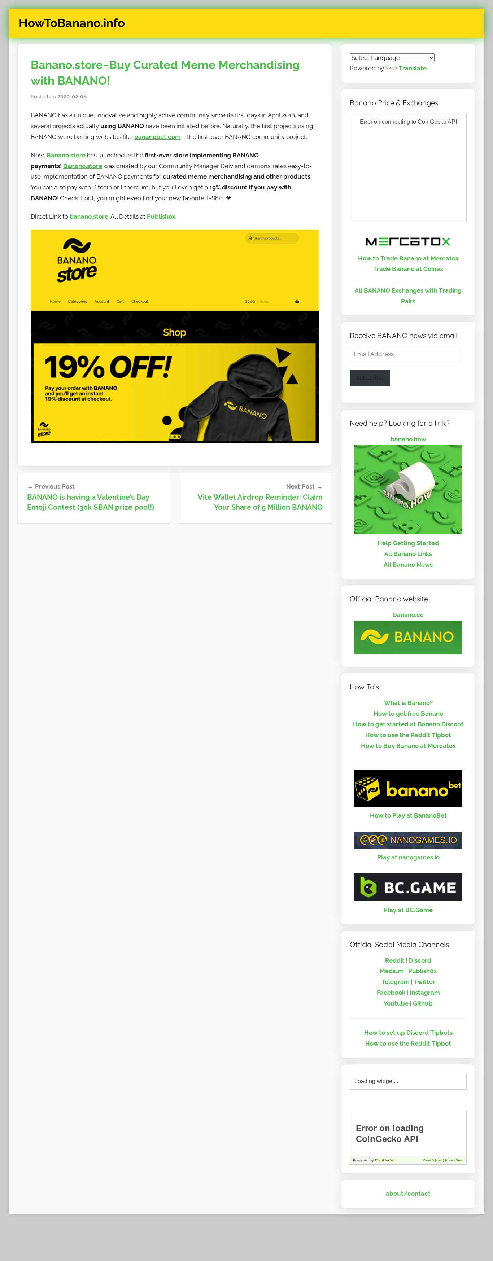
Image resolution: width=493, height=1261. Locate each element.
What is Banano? (408, 702)
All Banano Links (408, 553)
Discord (420, 960)
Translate (413, 68)
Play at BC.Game (408, 910)
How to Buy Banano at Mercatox (408, 745)
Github (423, 1003)
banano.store (89, 216)
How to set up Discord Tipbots (408, 1032)
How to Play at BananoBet (408, 815)
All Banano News (408, 564)
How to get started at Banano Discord (408, 724)
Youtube (396, 1003)
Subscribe (370, 377)
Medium (392, 971)
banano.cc (408, 614)
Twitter (424, 981)
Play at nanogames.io (408, 857)
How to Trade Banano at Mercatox (408, 258)
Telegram (395, 981)
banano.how (408, 439)
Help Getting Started (408, 543)
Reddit (395, 960)
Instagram (425, 992)
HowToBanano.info (72, 23)
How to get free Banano (408, 713)
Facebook (391, 992)
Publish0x (161, 216)
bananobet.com (157, 136)
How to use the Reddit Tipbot (408, 735)
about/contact (408, 1193)
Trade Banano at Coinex (408, 268)
